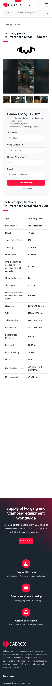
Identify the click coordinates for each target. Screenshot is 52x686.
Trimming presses (12, 25)
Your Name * (13, 132)
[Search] (46, 12)
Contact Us (26, 540)
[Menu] (46, 5)
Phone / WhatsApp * (16, 157)
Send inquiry (26, 182)
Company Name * (15, 145)
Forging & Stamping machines (16, 683)
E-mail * (10, 169)
